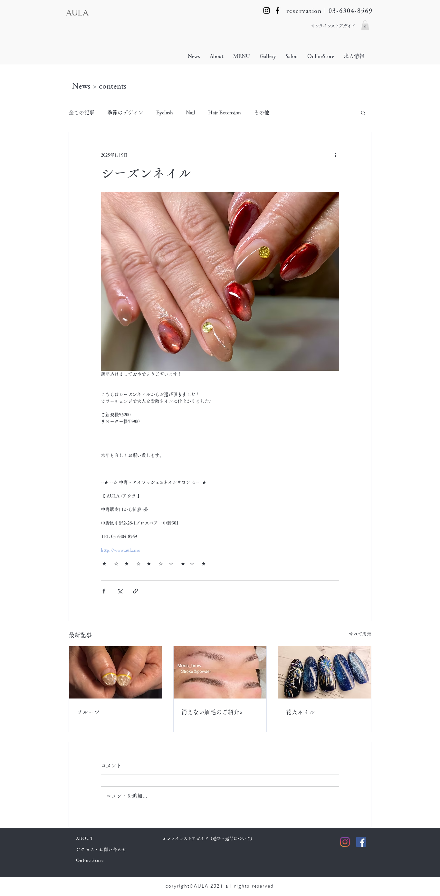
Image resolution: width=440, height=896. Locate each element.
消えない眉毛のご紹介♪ (211, 712)
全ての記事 (81, 112)
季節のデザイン (125, 112)
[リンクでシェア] (135, 591)
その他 (261, 112)
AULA (202, 886)
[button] (365, 25)
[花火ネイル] (324, 672)
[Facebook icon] (361, 842)
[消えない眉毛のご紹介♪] (220, 672)
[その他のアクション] (335, 155)
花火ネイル (300, 712)
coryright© (180, 886)
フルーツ (88, 712)
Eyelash (164, 112)
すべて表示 (360, 634)
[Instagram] (266, 10)
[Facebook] (277, 10)
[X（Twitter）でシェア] (120, 591)
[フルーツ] (115, 672)
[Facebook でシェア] (104, 591)
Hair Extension (224, 112)
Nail (190, 112)
